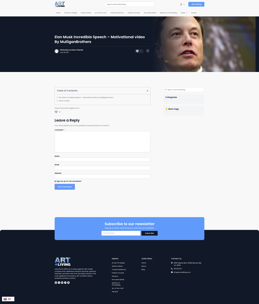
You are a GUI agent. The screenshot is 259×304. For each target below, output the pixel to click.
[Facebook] (56, 282)
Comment (59, 130)
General (115, 276)
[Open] (184, 4)
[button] (147, 91)
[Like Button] (137, 51)
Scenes (194, 13)
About (144, 266)
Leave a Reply (64, 101)
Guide (183, 13)
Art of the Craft (100, 13)
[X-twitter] (59, 282)
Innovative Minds (150, 13)
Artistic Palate (86, 13)
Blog (143, 270)
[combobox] (129, 4)
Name (57, 156)
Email (57, 165)
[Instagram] (65, 282)
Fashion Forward (134, 13)
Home (58, 13)
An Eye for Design (70, 13)
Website (58, 173)
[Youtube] (62, 282)
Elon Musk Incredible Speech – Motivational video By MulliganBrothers (86, 97)
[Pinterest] (68, 282)
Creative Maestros (117, 13)
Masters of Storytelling (168, 13)
